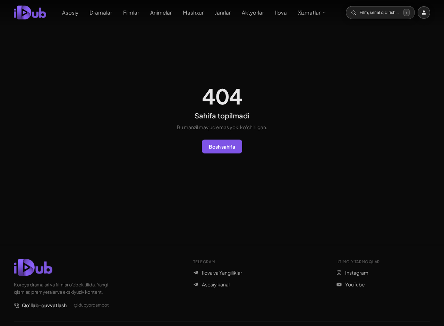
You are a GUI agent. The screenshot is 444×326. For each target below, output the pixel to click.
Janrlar (223, 12)
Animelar (161, 12)
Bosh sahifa (222, 146)
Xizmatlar (309, 12)
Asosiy (70, 12)
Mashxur (193, 12)
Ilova (281, 12)
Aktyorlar (253, 12)
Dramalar (100, 12)
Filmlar (131, 12)
